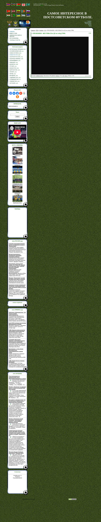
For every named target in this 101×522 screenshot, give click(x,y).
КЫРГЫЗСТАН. (13, 70)
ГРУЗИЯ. (12, 66)
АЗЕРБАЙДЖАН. (14, 60)
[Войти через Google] (24, 93)
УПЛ (63, 75)
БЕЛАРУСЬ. (13, 64)
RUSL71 (57, 75)
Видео (66, 75)
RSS (65, 5)
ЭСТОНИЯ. (12, 83)
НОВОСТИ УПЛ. (14, 54)
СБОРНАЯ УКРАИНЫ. (15, 58)
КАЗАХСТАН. (13, 68)
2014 (37, 30)
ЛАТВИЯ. (12, 71)
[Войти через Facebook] (17, 93)
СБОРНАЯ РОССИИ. (15, 56)
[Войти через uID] (10, 93)
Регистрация (88, 23)
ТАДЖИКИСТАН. (14, 77)
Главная (89, 21)
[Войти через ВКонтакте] (14, 93)
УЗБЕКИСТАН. (13, 81)
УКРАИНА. (17, 155)
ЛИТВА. (12, 73)
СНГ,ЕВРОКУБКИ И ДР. (15, 51)
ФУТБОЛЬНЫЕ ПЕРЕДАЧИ (16, 49)
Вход (90, 25)
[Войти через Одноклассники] (17, 96)
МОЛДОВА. (12, 75)
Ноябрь (41, 30)
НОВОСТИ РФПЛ (14, 53)
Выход (89, 24)
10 (45, 30)
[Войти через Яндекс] (20, 93)
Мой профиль (88, 22)
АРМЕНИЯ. (12, 62)
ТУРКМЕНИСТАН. (14, 79)
